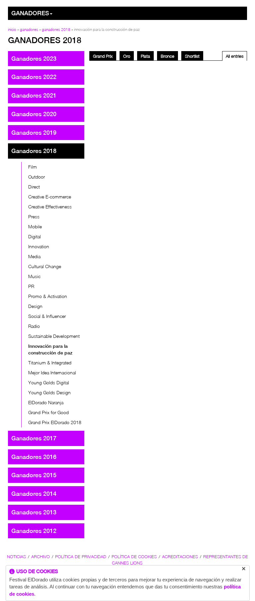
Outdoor (36, 177)
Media (34, 256)
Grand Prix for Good (48, 412)
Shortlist (192, 56)
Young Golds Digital (48, 382)
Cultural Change (44, 266)
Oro (126, 56)
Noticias (16, 556)
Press (34, 216)
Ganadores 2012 (33, 530)
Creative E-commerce (49, 196)
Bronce (167, 56)
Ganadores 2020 (33, 114)
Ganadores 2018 (56, 29)
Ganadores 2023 (33, 58)
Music (34, 276)
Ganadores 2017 (33, 438)
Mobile (35, 226)
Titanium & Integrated (49, 362)
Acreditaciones (180, 556)
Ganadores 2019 (33, 132)
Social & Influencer (47, 316)
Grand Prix (103, 56)
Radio (34, 326)
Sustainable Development (54, 336)
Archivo (40, 556)
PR (31, 286)
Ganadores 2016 (33, 456)
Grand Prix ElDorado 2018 (54, 422)
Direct (34, 186)
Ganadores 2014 (33, 493)
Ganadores (30, 13)
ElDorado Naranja (45, 402)
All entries (234, 56)
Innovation (38, 246)
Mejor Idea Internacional (52, 372)
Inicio (12, 29)
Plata (145, 56)
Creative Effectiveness (50, 206)
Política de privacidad (80, 556)
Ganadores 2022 (33, 76)
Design (35, 306)
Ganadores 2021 (33, 95)
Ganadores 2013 (33, 512)
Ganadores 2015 (33, 475)
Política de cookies (134, 556)
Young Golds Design (49, 392)
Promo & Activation (47, 296)
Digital (34, 236)
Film (32, 167)
